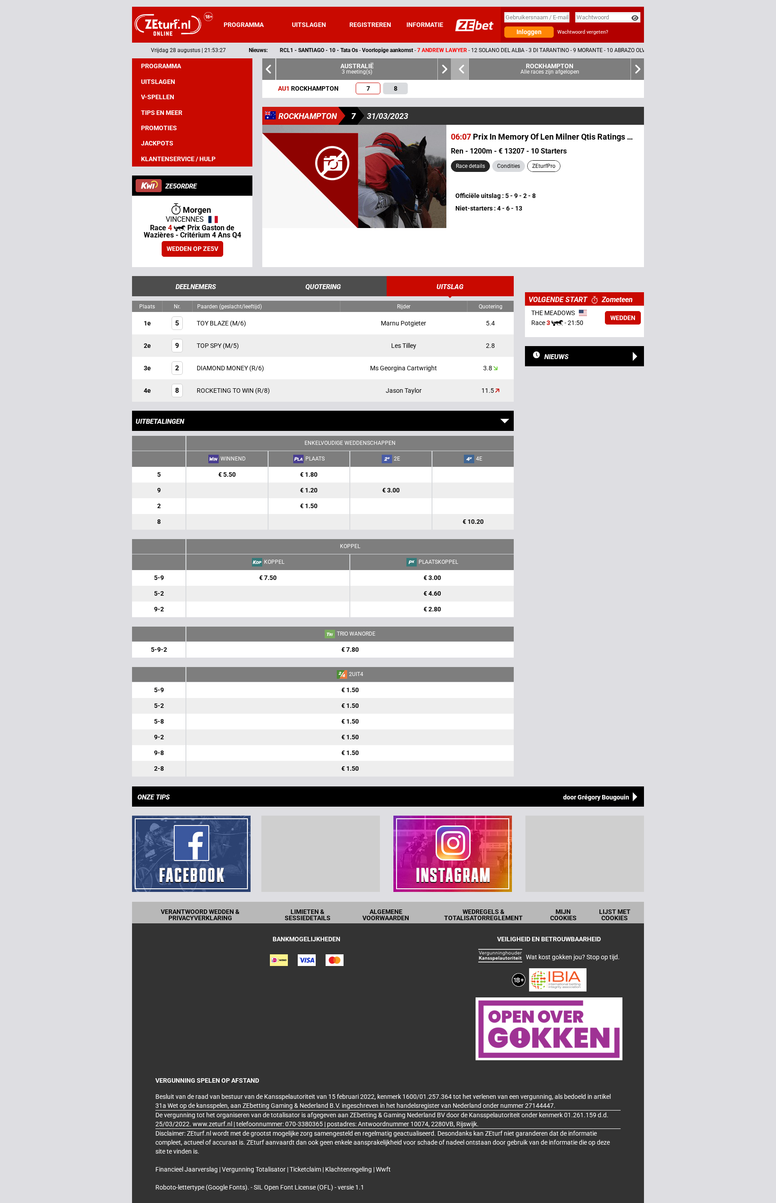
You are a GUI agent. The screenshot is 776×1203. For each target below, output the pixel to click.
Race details (470, 166)
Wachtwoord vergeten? (582, 32)
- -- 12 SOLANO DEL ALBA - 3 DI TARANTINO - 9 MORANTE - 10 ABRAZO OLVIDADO (427, 50)
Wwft (383, 1169)
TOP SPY (210, 345)
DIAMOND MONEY (223, 368)
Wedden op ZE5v (192, 248)
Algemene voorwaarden (385, 915)
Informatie (424, 24)
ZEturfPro (544, 166)
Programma (244, 24)
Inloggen (529, 31)
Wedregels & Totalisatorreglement (483, 915)
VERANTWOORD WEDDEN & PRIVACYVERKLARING (200, 915)
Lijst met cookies (614, 915)
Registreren (370, 24)
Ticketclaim (306, 1169)
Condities (508, 166)
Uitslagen (309, 24)
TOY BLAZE (213, 323)
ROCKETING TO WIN (226, 390)
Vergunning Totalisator (254, 1169)
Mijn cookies (563, 915)
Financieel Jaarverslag (187, 1169)
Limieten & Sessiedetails (308, 915)
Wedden (622, 317)
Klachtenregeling (349, 1169)
